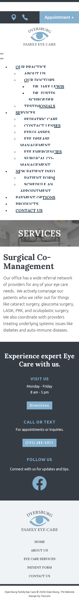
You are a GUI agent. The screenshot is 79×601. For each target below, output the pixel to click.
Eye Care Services (40, 559)
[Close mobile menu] (1, 58)
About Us (39, 550)
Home (39, 542)
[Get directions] (14, 17)
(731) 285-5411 (39, 442)
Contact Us (39, 576)
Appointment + (59, 17)
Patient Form (39, 567)
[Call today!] (25, 17)
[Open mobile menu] (1, 53)
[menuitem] (31, 67)
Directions (39, 405)
